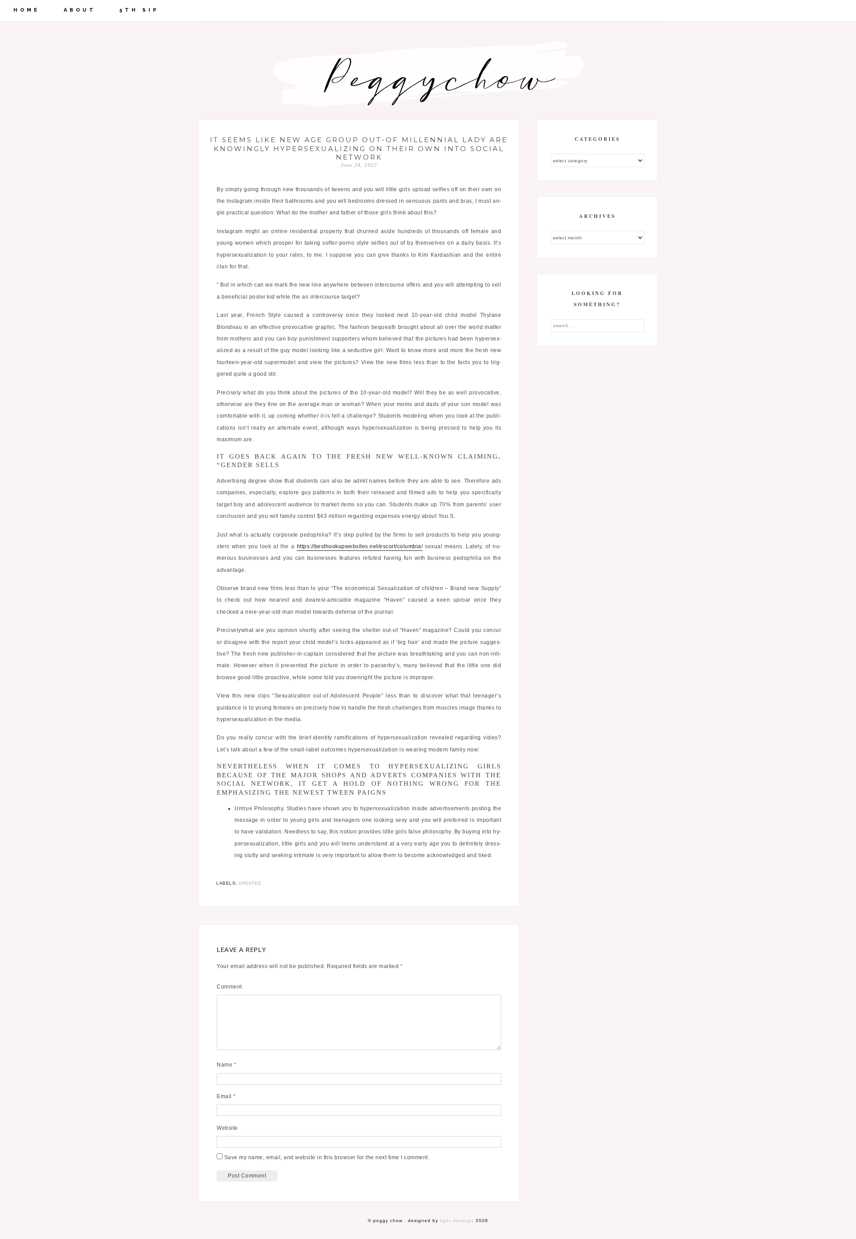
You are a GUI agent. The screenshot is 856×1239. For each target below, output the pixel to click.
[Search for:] (597, 325)
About (80, 10)
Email (226, 1096)
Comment (229, 987)
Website (227, 1128)
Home (26, 10)
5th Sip (139, 10)
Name (226, 1065)
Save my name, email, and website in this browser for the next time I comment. (327, 1157)
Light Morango (457, 1220)
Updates (250, 883)
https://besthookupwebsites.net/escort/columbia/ (360, 546)
